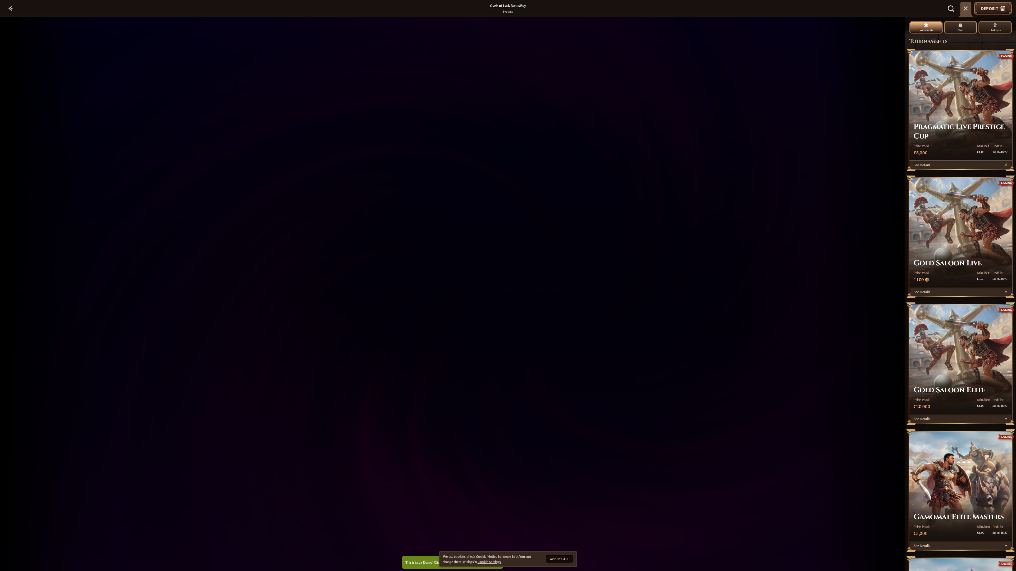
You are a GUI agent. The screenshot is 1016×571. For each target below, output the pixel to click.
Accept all (559, 559)
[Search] (951, 8)
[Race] (965, 8)
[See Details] (1006, 165)
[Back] (10, 8)
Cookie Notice (486, 556)
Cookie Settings (489, 562)
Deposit (990, 8)
